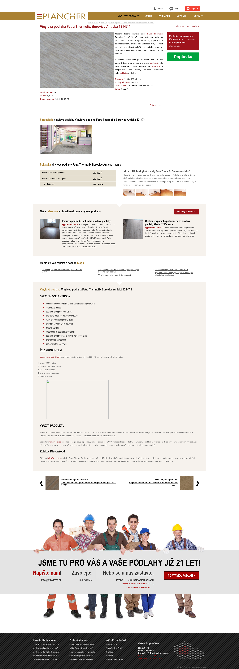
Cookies (203, 667)
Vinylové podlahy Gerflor (114, 659)
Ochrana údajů (196, 667)
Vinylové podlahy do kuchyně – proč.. (46, 648)
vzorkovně (153, 63)
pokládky (124, 73)
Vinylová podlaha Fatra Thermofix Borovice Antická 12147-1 (131, 23)
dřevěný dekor (54, 458)
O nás (160, 8)
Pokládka (164, 16)
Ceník (148, 16)
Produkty (104, 23)
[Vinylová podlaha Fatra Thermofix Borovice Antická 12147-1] (66, 139)
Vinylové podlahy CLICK (114, 648)
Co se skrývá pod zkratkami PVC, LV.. (46, 644)
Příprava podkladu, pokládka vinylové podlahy (86, 220)
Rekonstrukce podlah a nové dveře (81, 655)
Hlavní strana (93, 23)
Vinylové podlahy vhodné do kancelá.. (46, 652)
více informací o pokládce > (141, 185)
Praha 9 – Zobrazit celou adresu (135, 580)
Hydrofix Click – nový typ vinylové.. (45, 659)
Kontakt (198, 16)
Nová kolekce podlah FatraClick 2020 (171, 269)
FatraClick (109, 655)
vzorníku (156, 66)
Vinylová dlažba (111, 644)
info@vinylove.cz (51, 580)
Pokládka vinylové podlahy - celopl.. (81, 659)
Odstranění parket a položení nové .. (81, 648)
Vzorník (181, 16)
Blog (176, 8)
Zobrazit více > (156, 105)
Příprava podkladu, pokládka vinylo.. (81, 644)
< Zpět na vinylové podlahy (187, 26)
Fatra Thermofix (155, 34)
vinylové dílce (55, 442)
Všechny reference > (186, 211)
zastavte (143, 572)
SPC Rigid (109, 652)
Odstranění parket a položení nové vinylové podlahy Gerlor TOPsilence (167, 222)
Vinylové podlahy (128, 16)
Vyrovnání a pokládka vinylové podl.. (82, 652)
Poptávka (195, 8)
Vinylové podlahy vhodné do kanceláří (115, 275)
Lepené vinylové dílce (49, 357)
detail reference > (88, 246)
